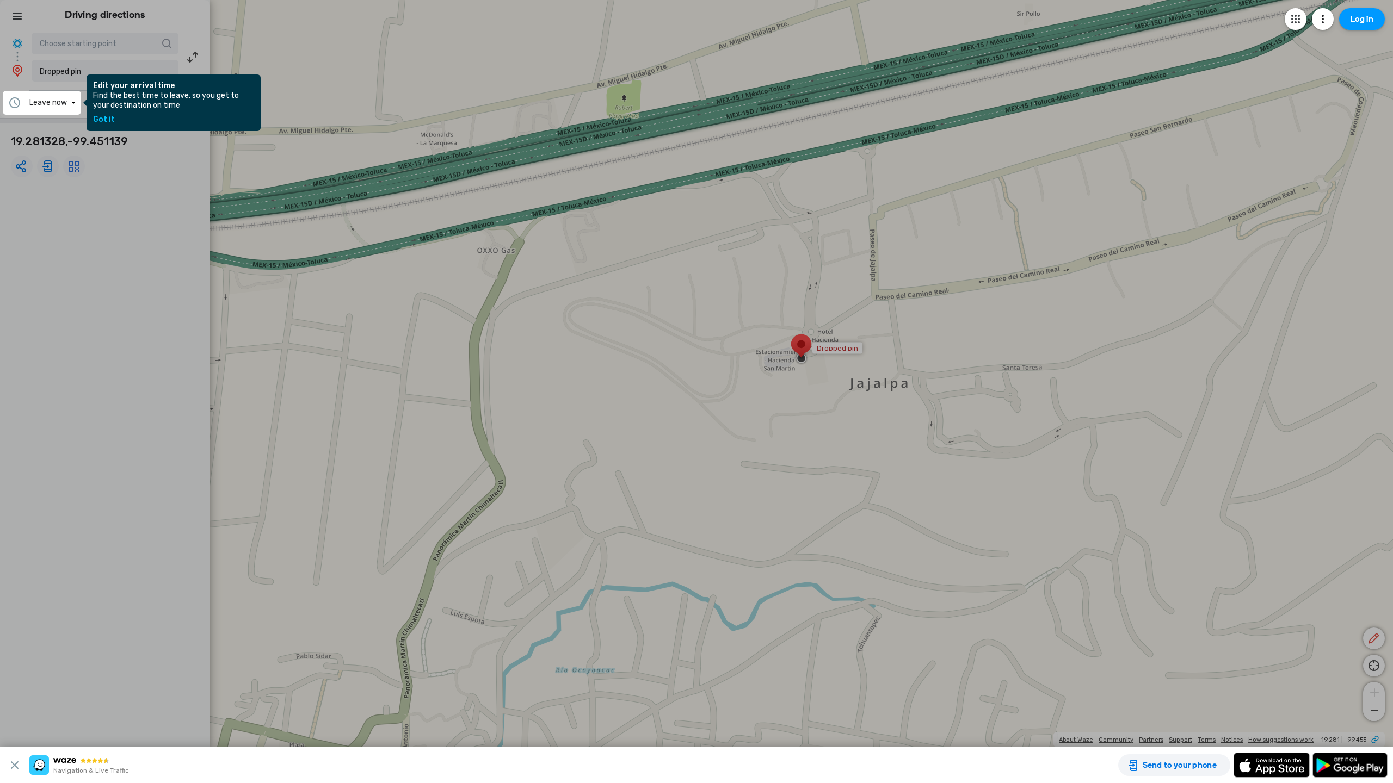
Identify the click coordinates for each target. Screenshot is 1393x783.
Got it (104, 119)
